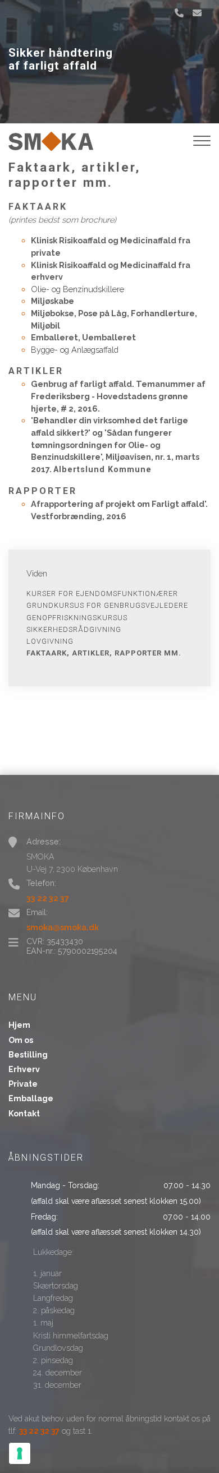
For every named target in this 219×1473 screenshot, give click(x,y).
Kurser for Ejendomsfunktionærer (102, 593)
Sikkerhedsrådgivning (73, 629)
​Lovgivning (50, 641)
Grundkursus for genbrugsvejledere (107, 605)
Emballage (30, 1098)
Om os (20, 1040)
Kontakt (24, 1114)
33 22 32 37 (47, 898)
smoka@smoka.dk (62, 927)
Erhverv (24, 1069)
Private (23, 1084)
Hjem (19, 1025)
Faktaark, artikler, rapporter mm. (103, 653)
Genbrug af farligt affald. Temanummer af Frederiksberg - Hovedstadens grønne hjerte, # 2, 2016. (118, 396)
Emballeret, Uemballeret (83, 337)
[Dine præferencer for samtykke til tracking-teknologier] (19, 1453)
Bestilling (28, 1055)
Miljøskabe (52, 301)
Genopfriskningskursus (76, 617)
